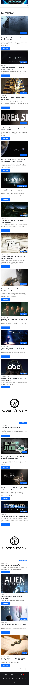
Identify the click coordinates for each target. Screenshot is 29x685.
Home (3, 9)
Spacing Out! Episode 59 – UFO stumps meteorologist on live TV (14, 458)
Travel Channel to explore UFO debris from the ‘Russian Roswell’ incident (14, 659)
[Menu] (1, 6)
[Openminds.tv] (14, 2)
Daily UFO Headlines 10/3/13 (10, 427)
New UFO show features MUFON (11, 191)
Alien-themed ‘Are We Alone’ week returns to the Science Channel (13, 161)
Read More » (5, 48)
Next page (22, 668)
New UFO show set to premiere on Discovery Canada (12, 349)
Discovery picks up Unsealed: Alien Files (14, 516)
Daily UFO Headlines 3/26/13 (10, 565)
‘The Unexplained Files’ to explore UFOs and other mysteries (14, 489)
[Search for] (27, 6)
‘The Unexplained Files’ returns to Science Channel (12, 68)
